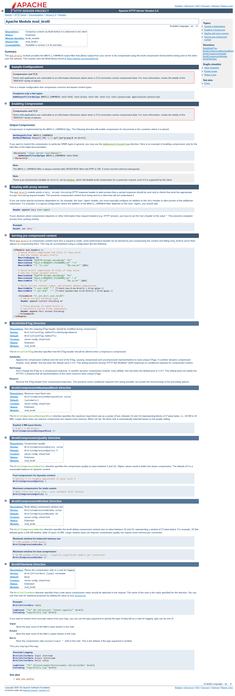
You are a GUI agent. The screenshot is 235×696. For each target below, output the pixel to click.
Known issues (210, 71)
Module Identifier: (15, 38)
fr (197, 26)
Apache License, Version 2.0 (36, 690)
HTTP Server (20, 15)
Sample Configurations (214, 26)
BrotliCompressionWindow (215, 56)
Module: (14, 346)
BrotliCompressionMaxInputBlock (218, 51)
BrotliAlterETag (210, 48)
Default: (14, 336)
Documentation (36, 15)
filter (68, 129)
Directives (189, 6)
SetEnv (71, 180)
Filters (207, 83)
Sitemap (215, 6)
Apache (8, 15)
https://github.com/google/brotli (82, 58)
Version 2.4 (51, 15)
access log (80, 595)
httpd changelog (211, 68)
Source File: (12, 41)
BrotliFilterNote (210, 59)
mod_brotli (15, 55)
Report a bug (227, 6)
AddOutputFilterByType (116, 144)
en (192, 26)
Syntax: (14, 332)
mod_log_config (25, 679)
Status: (9, 35)
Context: (15, 339)
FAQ (198, 6)
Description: (12, 31)
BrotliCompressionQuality (215, 54)
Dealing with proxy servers (216, 33)
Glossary (205, 6)
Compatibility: (13, 45)
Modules (179, 6)
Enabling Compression (214, 30)
